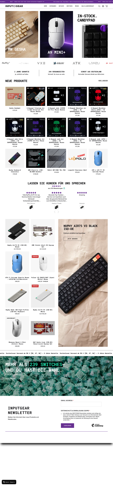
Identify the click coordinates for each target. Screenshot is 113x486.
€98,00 (17, 281)
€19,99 (15, 174)
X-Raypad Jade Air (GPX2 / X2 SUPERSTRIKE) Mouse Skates (56, 141)
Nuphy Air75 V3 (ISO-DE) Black (17, 246)
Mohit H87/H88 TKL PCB (56, 170)
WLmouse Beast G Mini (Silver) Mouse (17, 343)
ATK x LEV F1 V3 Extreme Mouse (98, 170)
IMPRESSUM (36, 460)
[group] (56, 73)
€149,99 (35, 174)
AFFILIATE (56, 460)
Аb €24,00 (43, 249)
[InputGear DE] (14, 6)
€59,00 (77, 172)
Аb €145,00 (17, 249)
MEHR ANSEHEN (103, 80)
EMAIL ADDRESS (67, 400)
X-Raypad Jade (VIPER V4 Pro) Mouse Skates (56, 109)
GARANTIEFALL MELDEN (61, 455)
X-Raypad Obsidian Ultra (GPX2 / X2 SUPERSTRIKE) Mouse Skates (98, 110)
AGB (33, 466)
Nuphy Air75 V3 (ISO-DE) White (43, 310)
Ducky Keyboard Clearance (15, 170)
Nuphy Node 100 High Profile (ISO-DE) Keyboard (17, 310)
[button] (99, 6)
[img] (56, 186)
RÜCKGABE (35, 463)
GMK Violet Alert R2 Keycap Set (43, 246)
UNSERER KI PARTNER (60, 463)
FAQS (54, 457)
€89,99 (17, 346)
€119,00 (98, 174)
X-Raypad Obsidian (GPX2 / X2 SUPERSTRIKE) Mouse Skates (77, 141)
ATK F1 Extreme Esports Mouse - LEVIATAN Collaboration (17, 278)
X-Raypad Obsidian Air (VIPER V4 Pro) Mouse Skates (36, 140)
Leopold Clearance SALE (77, 170)
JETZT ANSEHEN (72, 239)
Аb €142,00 (42, 313)
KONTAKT (56, 452)
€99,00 (17, 313)
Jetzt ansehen (10, 378)
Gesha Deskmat (14, 108)
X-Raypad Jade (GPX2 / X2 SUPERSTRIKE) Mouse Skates (98, 140)
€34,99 (56, 172)
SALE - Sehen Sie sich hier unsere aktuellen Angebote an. (41, 1)
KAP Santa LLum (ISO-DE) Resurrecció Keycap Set (43, 343)
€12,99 (36, 113)
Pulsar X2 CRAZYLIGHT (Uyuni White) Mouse (42, 278)
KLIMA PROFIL (36, 455)
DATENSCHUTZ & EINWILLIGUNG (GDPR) (75, 411)
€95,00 (43, 346)
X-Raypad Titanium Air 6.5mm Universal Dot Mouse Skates (36, 109)
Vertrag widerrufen (59, 466)
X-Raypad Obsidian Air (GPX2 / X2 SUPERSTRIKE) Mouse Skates (77, 110)
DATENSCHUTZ (37, 457)
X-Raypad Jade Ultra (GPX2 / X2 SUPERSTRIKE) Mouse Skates (15, 141)
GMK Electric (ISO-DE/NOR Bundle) (35, 170)
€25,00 (15, 110)
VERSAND (35, 452)
